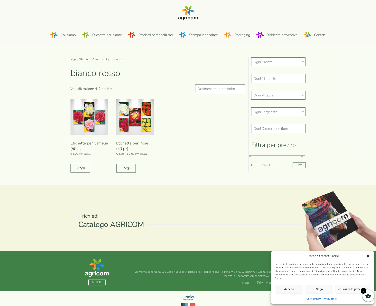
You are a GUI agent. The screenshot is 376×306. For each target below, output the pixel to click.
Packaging (242, 35)
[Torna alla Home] (188, 12)
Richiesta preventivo (282, 35)
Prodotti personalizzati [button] (155, 35)
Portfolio (97, 282)
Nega (319, 289)
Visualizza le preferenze (352, 289)
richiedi (90, 215)
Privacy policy (330, 298)
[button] (368, 256)
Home (74, 59)
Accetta (289, 289)
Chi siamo (68, 35)
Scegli (80, 168)
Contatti (320, 35)
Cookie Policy (313, 298)
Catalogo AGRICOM (111, 225)
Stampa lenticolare (203, 35)
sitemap (243, 282)
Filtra (299, 165)
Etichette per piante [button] (107, 35)
